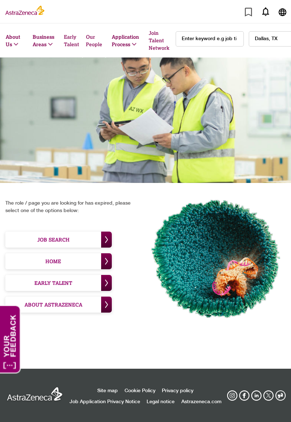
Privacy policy (177, 390)
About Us (13, 40)
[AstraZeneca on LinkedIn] (256, 395)
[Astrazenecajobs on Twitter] (268, 395)
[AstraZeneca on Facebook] (244, 395)
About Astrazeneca (53, 305)
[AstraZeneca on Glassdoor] (280, 395)
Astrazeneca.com (201, 401)
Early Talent (71, 40)
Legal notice (161, 401)
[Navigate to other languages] (282, 11)
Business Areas (43, 40)
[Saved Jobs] (248, 13)
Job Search (53, 240)
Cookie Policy (140, 390)
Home (53, 261)
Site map (107, 390)
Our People (94, 40)
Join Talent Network (159, 40)
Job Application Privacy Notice (105, 401)
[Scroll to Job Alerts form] (265, 11)
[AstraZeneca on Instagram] (232, 395)
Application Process (125, 40)
